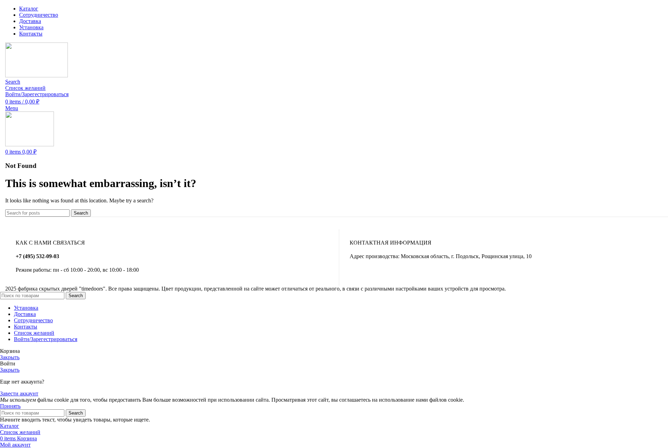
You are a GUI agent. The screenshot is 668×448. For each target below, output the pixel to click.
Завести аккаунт (19, 393)
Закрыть (9, 357)
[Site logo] (36, 75)
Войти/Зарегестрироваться (45, 339)
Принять (10, 406)
